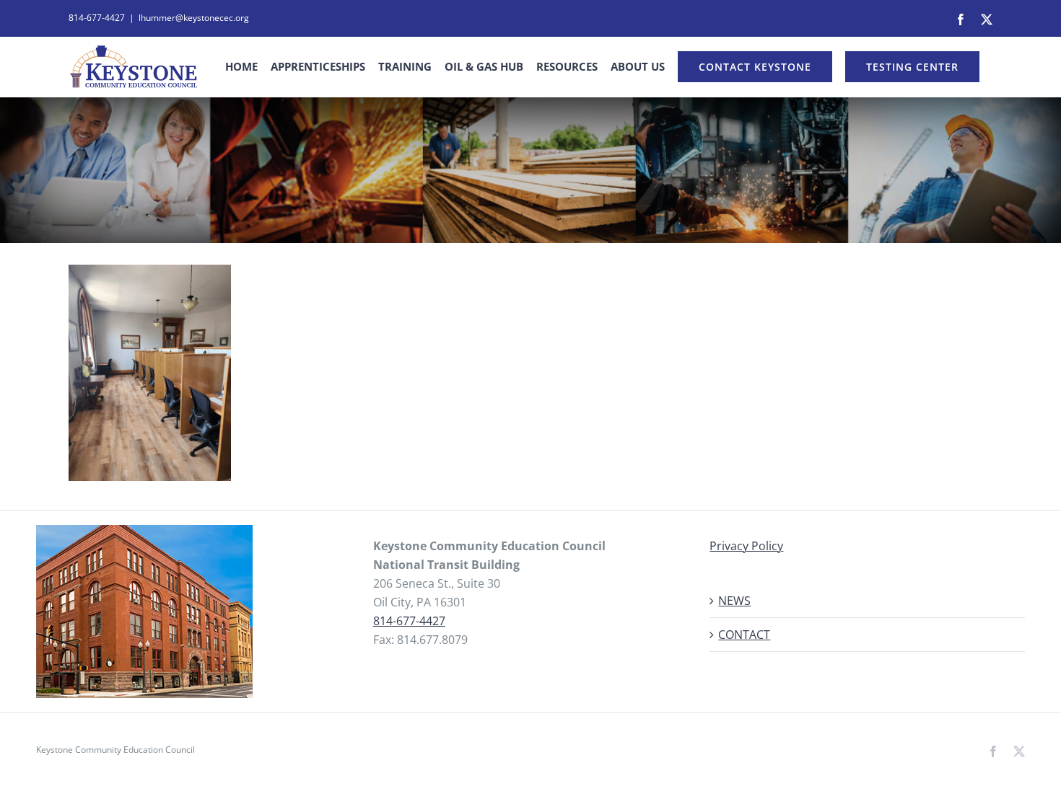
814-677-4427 (409, 621)
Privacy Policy (746, 546)
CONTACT (744, 635)
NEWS (734, 601)
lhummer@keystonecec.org (194, 18)
